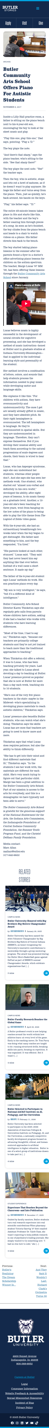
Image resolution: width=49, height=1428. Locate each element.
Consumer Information (24, 1388)
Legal (24, 1384)
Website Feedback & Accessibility (24, 1393)
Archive (7, 61)
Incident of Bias (24, 1402)
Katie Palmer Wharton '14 (17, 931)
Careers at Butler (25, 1377)
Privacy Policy (24, 1407)
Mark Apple (14, 1119)
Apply (8, 23)
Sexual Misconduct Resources (24, 1398)
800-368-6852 (24, 1363)
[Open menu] (37, 8)
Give (41, 23)
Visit (24, 23)
